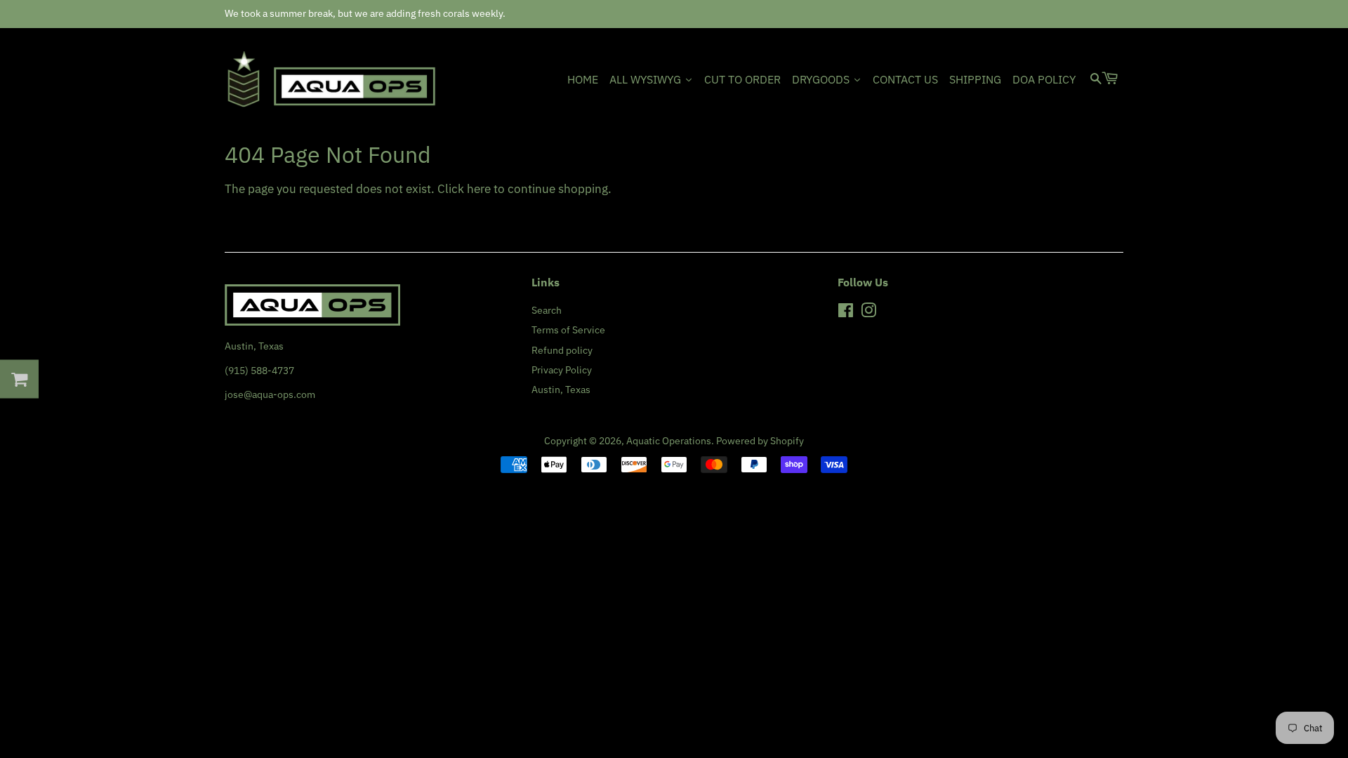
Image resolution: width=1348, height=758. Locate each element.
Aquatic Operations (668, 440)
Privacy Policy (561, 369)
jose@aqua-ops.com (270, 394)
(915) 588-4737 (259, 370)
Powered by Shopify (760, 440)
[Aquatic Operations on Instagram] (868, 312)
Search (546, 310)
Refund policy (562, 350)
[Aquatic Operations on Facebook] (846, 312)
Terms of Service (568, 329)
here (479, 189)
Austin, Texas (560, 389)
